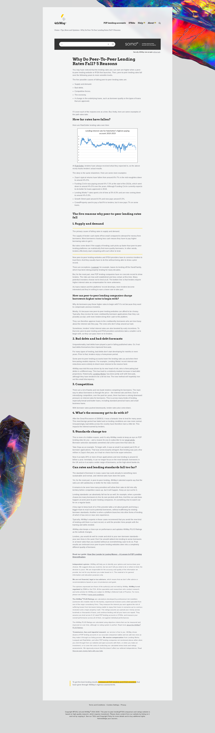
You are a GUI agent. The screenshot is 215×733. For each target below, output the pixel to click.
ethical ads (156, 52)
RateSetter (79, 166)
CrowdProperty (81, 202)
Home (56, 30)
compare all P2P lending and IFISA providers (117, 682)
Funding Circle (81, 184)
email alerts (130, 440)
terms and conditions (96, 594)
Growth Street (80, 199)
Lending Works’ (81, 193)
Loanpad (95, 267)
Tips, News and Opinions (70, 30)
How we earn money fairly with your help (88, 651)
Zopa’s (77, 177)
